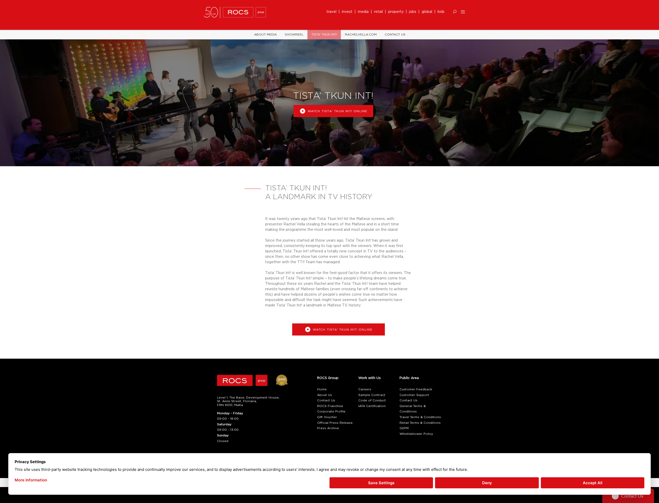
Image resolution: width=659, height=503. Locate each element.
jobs (412, 12)
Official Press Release (335, 422)
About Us (324, 394)
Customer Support (414, 394)
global (427, 12)
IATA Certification (372, 406)
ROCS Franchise (330, 406)
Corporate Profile (331, 411)
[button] (455, 12)
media (364, 12)
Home (322, 389)
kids (441, 12)
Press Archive (328, 428)
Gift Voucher (327, 417)
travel (332, 12)
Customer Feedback (416, 389)
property (397, 12)
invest (348, 12)
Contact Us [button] (326, 400)
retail (379, 12)
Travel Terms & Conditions (420, 417)
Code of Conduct (372, 400)
